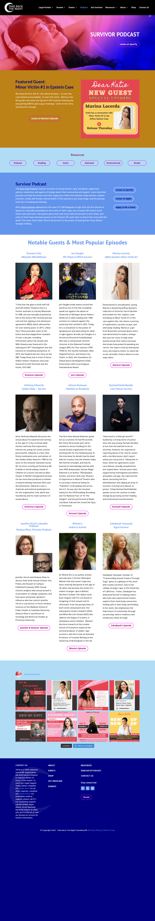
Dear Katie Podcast (29, 188)
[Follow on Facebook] (83, 788)
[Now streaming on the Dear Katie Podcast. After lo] (124, 727)
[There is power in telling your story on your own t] (62, 695)
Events (72, 8)
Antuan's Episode (77, 513)
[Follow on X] (88, 788)
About (123, 8)
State (65, 163)
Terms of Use (109, 830)
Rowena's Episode (34, 375)
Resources (110, 8)
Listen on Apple (123, 198)
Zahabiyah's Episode (121, 625)
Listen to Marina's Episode (44, 118)
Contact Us (144, 8)
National (89, 163)
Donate (59, 8)
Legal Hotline (45, 8)
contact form (24, 793)
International (113, 163)
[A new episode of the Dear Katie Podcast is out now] (31, 695)
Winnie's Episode (77, 648)
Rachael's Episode (121, 506)
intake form (24, 788)
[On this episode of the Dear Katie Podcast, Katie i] (62, 727)
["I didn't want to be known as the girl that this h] (93, 727)
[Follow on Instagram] (92, 788)
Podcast (84, 8)
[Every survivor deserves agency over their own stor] (124, 695)
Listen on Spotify (128, 44)
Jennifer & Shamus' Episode (34, 627)
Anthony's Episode (33, 506)
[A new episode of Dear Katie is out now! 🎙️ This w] (93, 695)
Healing (42, 163)
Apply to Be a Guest (126, 207)
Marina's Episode (121, 365)
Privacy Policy (95, 830)
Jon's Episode (77, 375)
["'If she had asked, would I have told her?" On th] (31, 727)
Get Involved (96, 8)
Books (137, 163)
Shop (133, 8)
